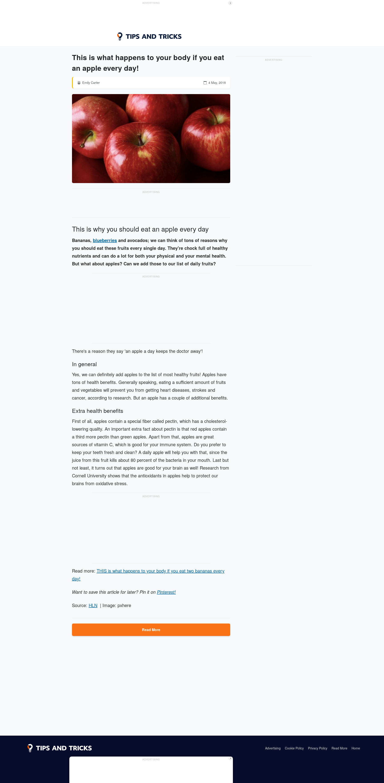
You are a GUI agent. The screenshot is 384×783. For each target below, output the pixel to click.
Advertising (273, 748)
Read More (151, 629)
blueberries (105, 240)
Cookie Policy (294, 748)
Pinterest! (166, 592)
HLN (93, 605)
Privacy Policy (317, 748)
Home (356, 748)
